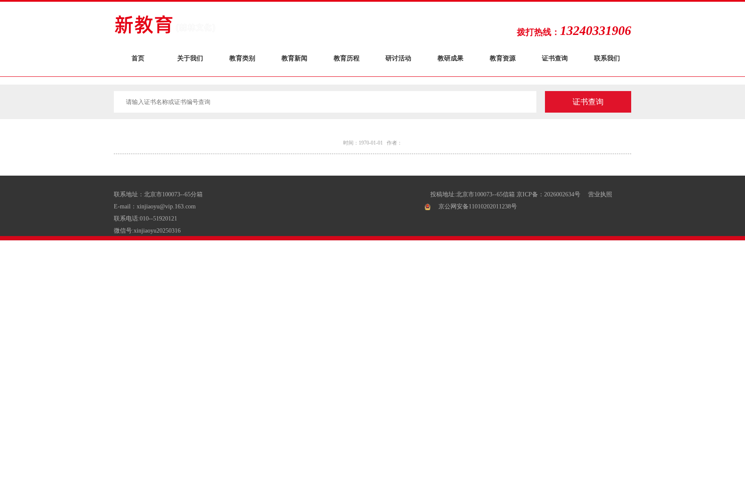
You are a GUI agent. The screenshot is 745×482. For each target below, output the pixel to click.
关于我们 (190, 58)
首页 (137, 58)
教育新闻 (294, 58)
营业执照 (600, 194)
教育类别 (242, 58)
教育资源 (503, 58)
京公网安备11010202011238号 (477, 206)
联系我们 (607, 58)
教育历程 (347, 58)
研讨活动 (398, 58)
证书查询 (555, 58)
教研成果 (450, 58)
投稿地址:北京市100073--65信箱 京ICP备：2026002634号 (505, 194)
